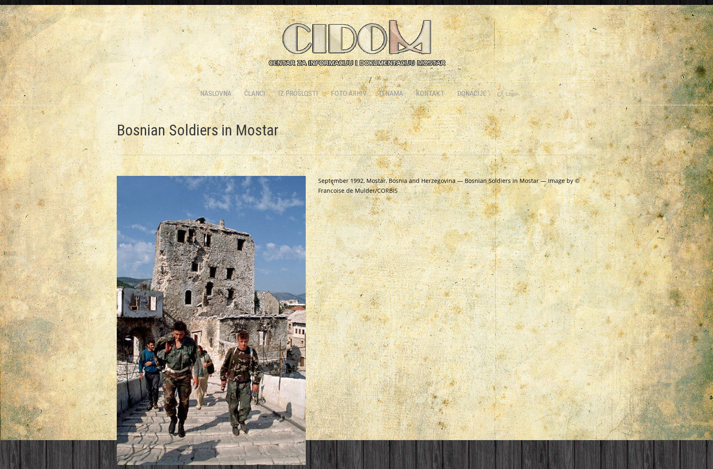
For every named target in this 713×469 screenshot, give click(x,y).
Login (512, 93)
